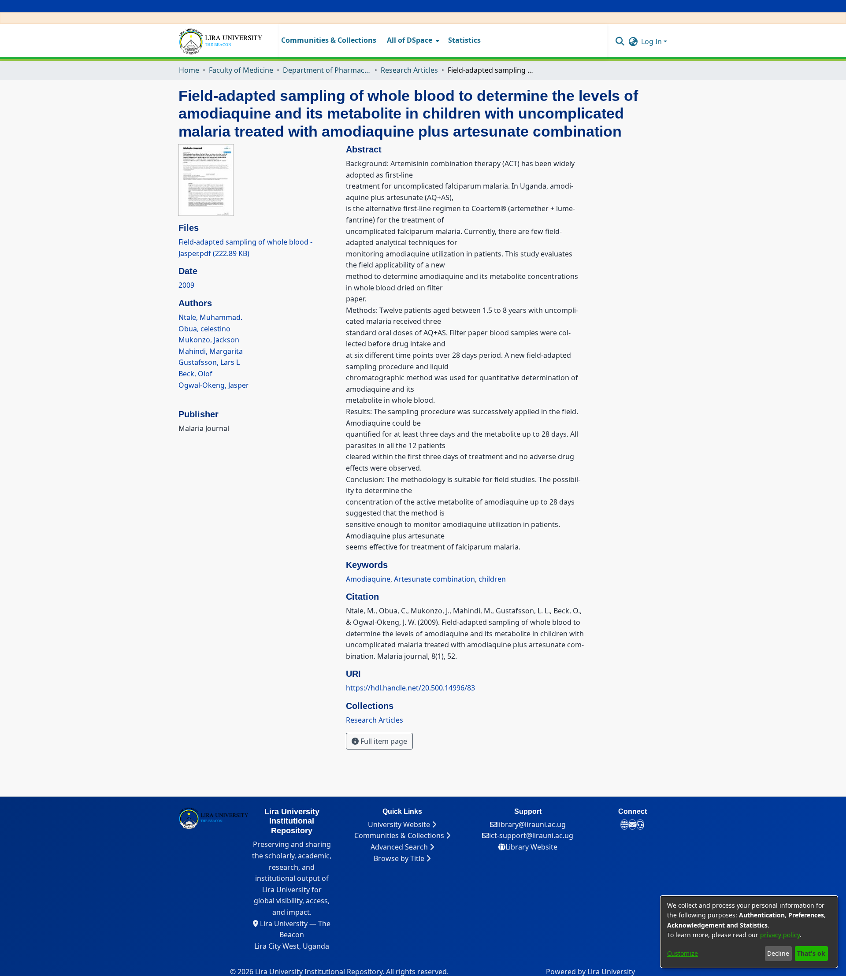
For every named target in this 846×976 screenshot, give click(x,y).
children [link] (492, 579)
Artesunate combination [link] (434, 579)
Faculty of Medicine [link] (241, 70)
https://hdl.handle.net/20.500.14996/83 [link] (410, 688)
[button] (619, 41)
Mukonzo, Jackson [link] (208, 340)
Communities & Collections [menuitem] (328, 40)
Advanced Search (400, 847)
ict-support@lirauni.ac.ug (531, 835)
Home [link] (189, 70)
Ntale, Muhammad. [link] (210, 317)
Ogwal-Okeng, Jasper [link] (213, 385)
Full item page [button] (383, 741)
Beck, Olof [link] (195, 374)
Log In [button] (652, 41)
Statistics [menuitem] (464, 40)
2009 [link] (186, 285)
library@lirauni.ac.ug (531, 824)
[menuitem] (412, 40)
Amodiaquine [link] (368, 579)
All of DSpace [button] (409, 40)
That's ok (811, 953)
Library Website (531, 847)
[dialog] (749, 931)
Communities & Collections (400, 835)
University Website (400, 824)
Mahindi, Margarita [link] (210, 351)
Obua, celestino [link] (204, 329)
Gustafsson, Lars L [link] (209, 362)
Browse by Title (400, 858)
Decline (778, 953)
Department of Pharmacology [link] (327, 70)
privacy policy (780, 935)
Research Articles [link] (409, 70)
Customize (682, 953)
